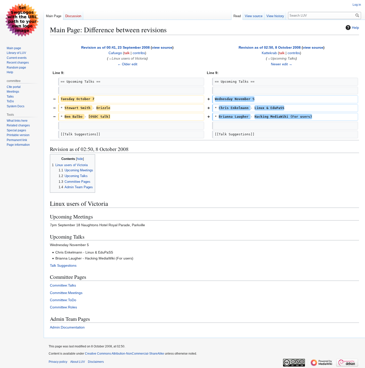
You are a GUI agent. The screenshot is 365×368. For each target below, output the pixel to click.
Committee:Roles (63, 307)
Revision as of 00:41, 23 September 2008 (115, 47)
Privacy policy (58, 362)
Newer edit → (281, 64)
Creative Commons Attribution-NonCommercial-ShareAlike (124, 353)
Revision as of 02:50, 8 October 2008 (270, 47)
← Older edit (127, 64)
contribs (139, 53)
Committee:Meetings (66, 293)
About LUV (77, 362)
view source (162, 47)
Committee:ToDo (63, 300)
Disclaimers (96, 362)
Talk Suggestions (63, 265)
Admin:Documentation (67, 327)
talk (127, 53)
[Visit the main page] (22, 20)
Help (355, 28)
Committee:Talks (63, 285)
